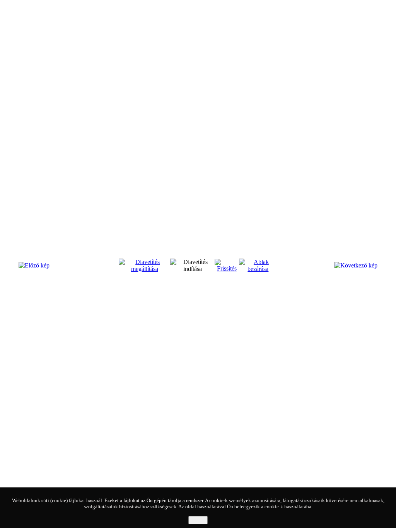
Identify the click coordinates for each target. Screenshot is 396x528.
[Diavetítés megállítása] (144, 269)
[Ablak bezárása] (258, 269)
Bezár (198, 520)
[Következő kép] (355, 265)
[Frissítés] (227, 268)
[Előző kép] (34, 265)
